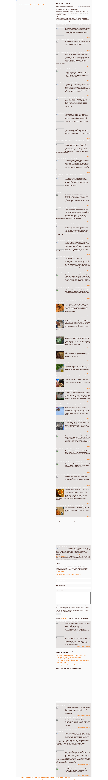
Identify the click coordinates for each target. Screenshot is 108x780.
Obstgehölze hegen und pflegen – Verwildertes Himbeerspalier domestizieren (70, 730)
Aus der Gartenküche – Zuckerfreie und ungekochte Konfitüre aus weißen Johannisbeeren (73, 141)
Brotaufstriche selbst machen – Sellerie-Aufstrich (67, 335)
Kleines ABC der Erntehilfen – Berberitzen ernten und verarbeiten (71, 635)
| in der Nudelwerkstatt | (62, 660)
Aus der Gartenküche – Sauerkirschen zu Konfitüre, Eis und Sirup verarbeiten (71, 191)
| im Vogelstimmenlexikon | (62, 662)
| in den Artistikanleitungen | (82, 660)
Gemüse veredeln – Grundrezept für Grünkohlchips (67, 223)
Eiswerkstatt (63, 679)
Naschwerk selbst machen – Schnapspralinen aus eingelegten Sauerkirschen (70, 175)
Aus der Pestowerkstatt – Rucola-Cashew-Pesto (67, 363)
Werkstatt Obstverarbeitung (65, 685)
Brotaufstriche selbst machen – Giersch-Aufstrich (67, 390)
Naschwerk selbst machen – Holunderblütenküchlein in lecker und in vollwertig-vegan (71, 301)
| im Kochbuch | (72, 660)
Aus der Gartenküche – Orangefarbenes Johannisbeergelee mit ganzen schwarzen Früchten (72, 25)
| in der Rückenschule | (76, 665)
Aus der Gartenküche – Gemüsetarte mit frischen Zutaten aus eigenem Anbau (72, 376)
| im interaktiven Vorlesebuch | (63, 665)
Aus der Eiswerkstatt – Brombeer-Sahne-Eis (66, 68)
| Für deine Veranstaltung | (24, 4)
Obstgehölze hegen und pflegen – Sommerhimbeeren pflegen (70, 717)
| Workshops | (41, 4)
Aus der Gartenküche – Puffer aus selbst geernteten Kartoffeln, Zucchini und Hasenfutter (72, 404)
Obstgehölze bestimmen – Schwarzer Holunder (67, 621)
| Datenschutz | (30, 777)
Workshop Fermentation (73, 690)
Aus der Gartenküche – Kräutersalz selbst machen (67, 158)
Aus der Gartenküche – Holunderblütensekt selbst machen (69, 39)
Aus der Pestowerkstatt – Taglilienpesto (65, 256)
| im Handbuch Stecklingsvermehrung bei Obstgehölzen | (70, 664)
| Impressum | (23, 777)
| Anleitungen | (34, 4)
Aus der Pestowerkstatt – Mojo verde (64, 350)
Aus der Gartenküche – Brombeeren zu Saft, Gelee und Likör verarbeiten (72, 52)
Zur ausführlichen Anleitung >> (83, 633)
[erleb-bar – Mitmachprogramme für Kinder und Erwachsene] (16, 1)
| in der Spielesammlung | (74, 657)
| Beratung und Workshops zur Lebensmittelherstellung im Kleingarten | (60, 779)
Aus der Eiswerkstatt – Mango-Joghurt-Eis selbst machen (69, 240)
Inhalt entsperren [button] (59, 572)
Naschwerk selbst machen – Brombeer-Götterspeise (68, 448)
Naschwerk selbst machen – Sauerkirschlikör (66, 207)
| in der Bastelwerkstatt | (62, 657)
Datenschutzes (65, 605)
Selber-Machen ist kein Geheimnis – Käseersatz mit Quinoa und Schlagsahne (71, 318)
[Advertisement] (73, 533)
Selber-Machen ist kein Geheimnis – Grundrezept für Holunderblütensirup (73, 287)
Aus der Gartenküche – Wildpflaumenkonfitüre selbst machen (70, 97)
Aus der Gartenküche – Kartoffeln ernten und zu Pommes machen (71, 474)
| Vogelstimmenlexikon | (50, 777)
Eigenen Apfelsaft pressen (73, 695)
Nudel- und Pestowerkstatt (63, 675)
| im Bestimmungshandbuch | (79, 655)
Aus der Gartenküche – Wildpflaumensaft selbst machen (69, 127)
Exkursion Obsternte (66, 682)
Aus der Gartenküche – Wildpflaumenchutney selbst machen (70, 112)
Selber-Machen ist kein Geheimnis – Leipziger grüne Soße (69, 272)
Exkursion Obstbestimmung (63, 672)
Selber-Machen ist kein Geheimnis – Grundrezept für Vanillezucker (71, 461)
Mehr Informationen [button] (60, 571)
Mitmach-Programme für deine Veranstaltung (66, 546)
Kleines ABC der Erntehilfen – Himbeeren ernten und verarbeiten (71, 749)
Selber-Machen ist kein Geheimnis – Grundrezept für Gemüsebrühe (71, 420)
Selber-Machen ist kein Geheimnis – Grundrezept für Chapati (70, 505)
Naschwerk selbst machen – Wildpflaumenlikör (67, 82)
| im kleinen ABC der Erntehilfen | (64, 655)
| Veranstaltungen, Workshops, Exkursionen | (31, 779)
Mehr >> (88, 37)
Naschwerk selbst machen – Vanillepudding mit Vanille (68, 433)
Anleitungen (64, 618)
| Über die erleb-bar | (39, 777)
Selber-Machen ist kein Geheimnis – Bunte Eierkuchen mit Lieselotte (72, 487)
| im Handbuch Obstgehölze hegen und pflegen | (68, 659)
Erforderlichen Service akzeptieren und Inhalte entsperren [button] (68, 574)
